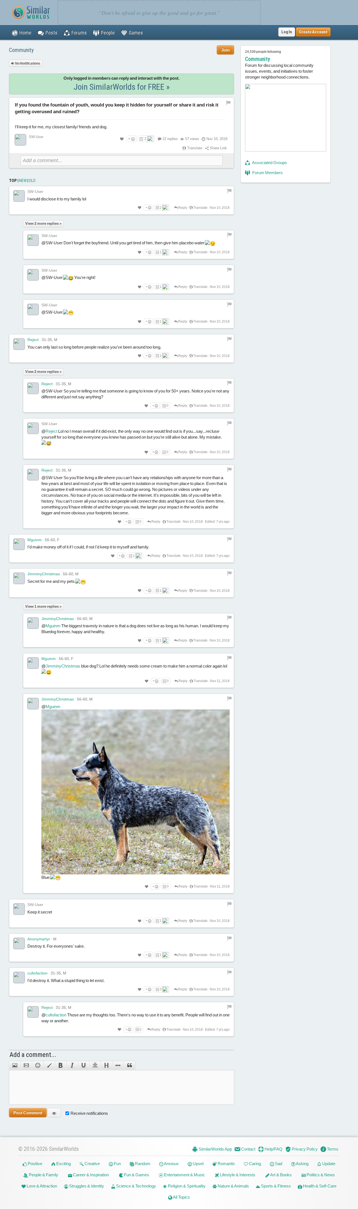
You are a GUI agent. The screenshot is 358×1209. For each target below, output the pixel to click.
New (23, 180)
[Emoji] (37, 1065)
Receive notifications (89, 1113)
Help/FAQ (273, 1149)
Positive (34, 1163)
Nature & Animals (233, 1186)
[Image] (14, 1065)
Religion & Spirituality (186, 1186)
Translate (194, 148)
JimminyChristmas (43, 574)
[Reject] (19, 344)
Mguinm (34, 540)
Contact (247, 1149)
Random (142, 1163)
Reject (33, 339)
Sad (278, 1163)
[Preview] (54, 1112)
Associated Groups (269, 162)
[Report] (229, 191)
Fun (117, 1163)
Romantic (226, 1163)
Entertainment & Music (184, 1174)
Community (21, 50)
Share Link (218, 148)
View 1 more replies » (43, 606)
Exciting (63, 1163)
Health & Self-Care (319, 1186)
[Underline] (83, 1065)
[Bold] (60, 1065)
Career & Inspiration (90, 1174)
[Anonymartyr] (19, 943)
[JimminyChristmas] (19, 578)
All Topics (181, 1197)
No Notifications (27, 63)
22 (170, 139)
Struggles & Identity (86, 1186)
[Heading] (106, 1065)
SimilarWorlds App (215, 1149)
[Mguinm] (19, 544)
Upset (198, 1163)
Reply (182, 208)
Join (225, 50)
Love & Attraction (41, 1186)
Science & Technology (135, 1186)
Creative (92, 1163)
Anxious (171, 1163)
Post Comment (27, 1112)
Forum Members (267, 172)
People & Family (43, 1174)
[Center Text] (95, 1065)
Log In (286, 31)
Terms (332, 1149)
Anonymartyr (38, 939)
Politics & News (320, 1174)
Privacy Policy (304, 1149)
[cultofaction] (19, 977)
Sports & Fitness (275, 1186)
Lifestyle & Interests (237, 1174)
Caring (254, 1163)
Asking (301, 1163)
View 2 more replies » (43, 223)
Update (328, 1163)
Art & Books (281, 1174)
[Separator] (118, 1065)
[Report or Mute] (228, 102)
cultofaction (37, 973)
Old (32, 180)
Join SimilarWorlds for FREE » (122, 87)
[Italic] (72, 1065)
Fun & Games (136, 1174)
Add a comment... (33, 1055)
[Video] (26, 1065)
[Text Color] (49, 1065)
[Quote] (129, 1065)
